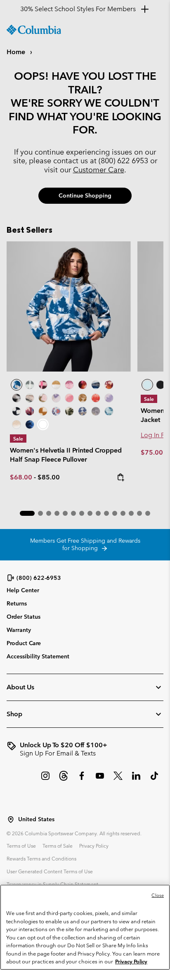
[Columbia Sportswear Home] (34, 30)
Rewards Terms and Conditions (41, 858)
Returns (17, 603)
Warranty (19, 630)
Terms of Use (21, 845)
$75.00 (153, 452)
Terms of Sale (57, 845)
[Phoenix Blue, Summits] (96, 385)
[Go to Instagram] (45, 780)
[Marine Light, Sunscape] (109, 411)
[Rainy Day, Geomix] (56, 411)
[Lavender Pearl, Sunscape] (56, 398)
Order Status (23, 616)
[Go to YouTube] (100, 780)
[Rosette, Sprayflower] (69, 398)
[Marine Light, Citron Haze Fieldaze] (147, 385)
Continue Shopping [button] (85, 195)
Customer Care (98, 169)
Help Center (23, 590)
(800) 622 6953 (123, 160)
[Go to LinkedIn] (136, 780)
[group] (85, 749)
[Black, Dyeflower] (16, 398)
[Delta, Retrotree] (82, 398)
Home (17, 52)
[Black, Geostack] (16, 411)
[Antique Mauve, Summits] (69, 385)
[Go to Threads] (63, 780)
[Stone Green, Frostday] (69, 411)
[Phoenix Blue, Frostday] (69, 306)
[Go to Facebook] (82, 780)
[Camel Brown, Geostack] (43, 411)
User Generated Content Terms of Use (50, 871)
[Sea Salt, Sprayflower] (16, 424)
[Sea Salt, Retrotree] (82, 411)
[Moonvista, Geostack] (43, 385)
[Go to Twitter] (118, 780)
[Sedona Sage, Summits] (29, 398)
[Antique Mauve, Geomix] (29, 411)
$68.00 (21, 477)
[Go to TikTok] (154, 780)
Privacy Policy (94, 845)
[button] (27, 513)
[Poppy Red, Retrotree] (96, 398)
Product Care (24, 643)
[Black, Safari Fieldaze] (160, 385)
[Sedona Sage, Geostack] (29, 385)
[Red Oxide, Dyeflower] (82, 385)
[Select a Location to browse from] (11, 819)
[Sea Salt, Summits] (56, 385)
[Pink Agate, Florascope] (43, 398)
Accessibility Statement (38, 656)
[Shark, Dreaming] (96, 411)
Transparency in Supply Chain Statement (52, 884)
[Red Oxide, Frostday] (109, 385)
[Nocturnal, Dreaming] (29, 424)
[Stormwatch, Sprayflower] (109, 398)
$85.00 (49, 477)
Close (157, 895)
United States (36, 819)
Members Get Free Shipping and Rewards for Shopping (85, 544)
